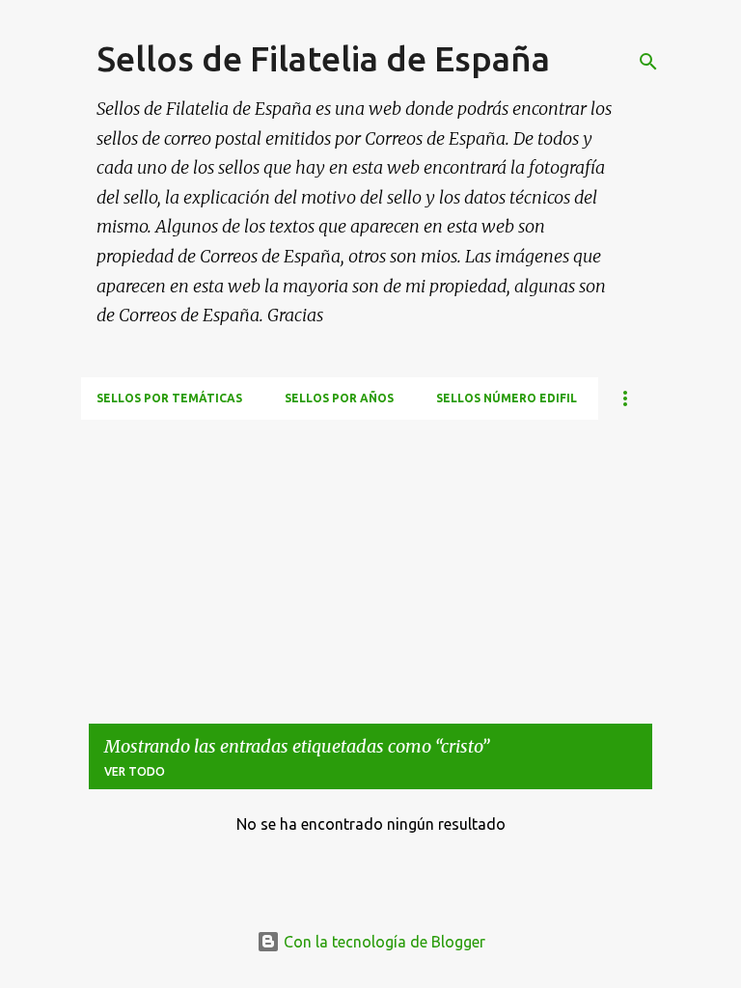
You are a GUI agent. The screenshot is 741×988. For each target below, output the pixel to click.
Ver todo (134, 771)
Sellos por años (339, 398)
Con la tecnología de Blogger (382, 941)
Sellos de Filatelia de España (323, 58)
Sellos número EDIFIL (506, 398)
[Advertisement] (411, 555)
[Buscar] (648, 62)
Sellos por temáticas (169, 398)
